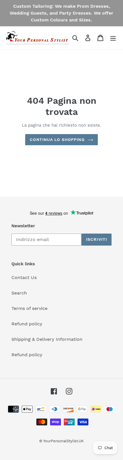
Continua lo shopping (57, 139)
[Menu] (113, 37)
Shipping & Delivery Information (46, 339)
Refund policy (26, 323)
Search (19, 293)
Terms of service (29, 308)
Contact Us (24, 277)
